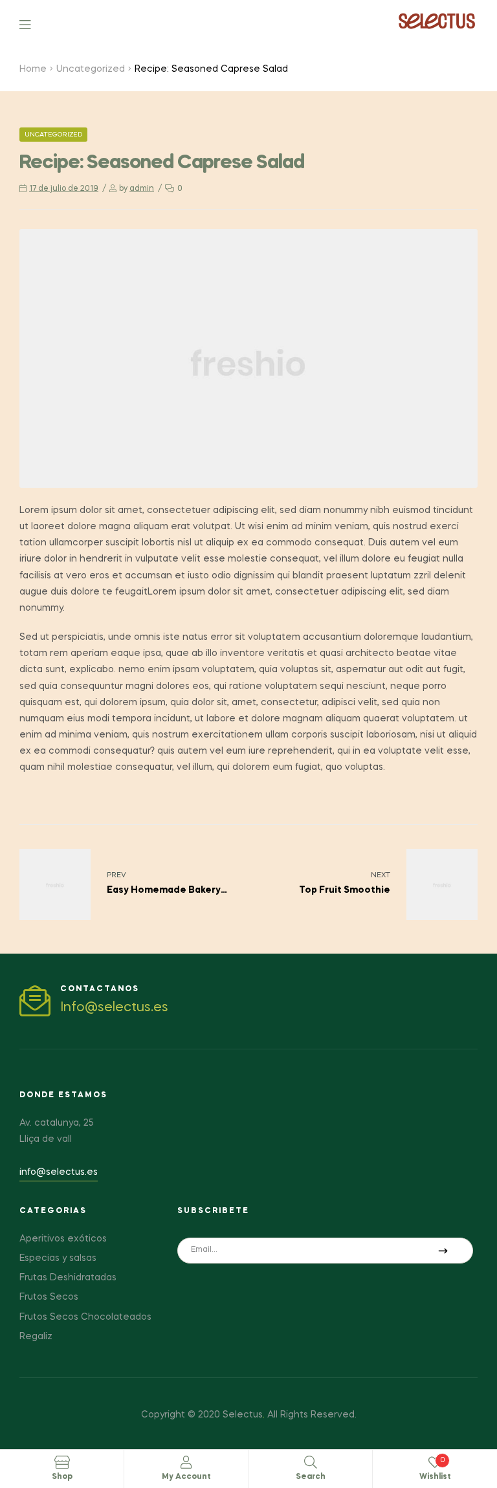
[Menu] (34, 23)
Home (33, 69)
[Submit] (443, 1251)
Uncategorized (90, 69)
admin (141, 189)
